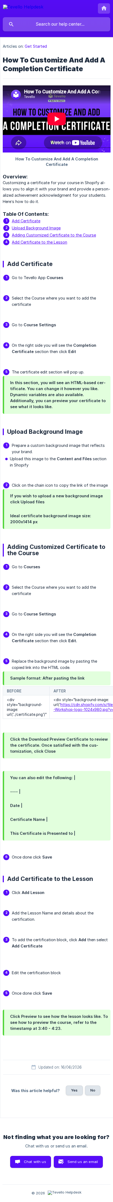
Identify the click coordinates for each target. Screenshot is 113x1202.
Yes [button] (74, 1090)
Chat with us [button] (35, 1161)
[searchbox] (56, 24)
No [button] (92, 1090)
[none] (23, 7)
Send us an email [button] (82, 1161)
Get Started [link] (36, 46)
